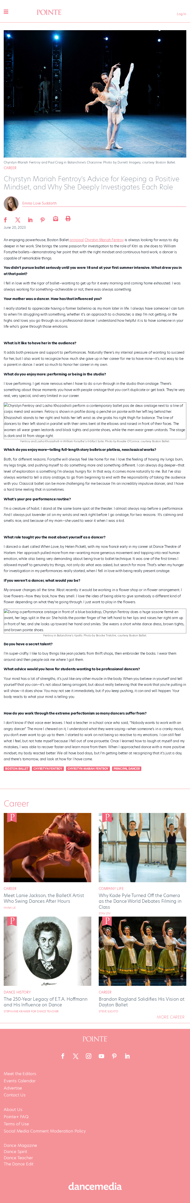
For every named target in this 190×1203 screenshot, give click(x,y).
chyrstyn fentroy (47, 769)
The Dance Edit (18, 1164)
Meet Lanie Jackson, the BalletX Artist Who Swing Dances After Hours (44, 898)
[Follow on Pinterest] (114, 1056)
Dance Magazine (20, 1145)
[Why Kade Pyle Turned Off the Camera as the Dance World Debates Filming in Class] (142, 881)
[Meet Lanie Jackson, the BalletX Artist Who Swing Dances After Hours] (47, 881)
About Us (13, 1109)
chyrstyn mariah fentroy (88, 769)
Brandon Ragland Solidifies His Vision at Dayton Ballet (142, 1002)
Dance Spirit (15, 1152)
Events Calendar (20, 1081)
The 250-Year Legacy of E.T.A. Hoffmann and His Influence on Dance (45, 1002)
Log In (181, 14)
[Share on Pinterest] (42, 218)
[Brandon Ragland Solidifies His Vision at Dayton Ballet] (142, 984)
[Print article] (67, 218)
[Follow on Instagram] (88, 1056)
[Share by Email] (55, 218)
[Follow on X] (75, 1056)
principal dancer (127, 769)
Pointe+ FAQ (16, 1117)
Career (10, 167)
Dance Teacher (18, 1158)
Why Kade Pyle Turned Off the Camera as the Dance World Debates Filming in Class (140, 901)
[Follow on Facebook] (62, 1056)
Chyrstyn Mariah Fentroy (104, 239)
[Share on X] (18, 218)
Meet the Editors (20, 1074)
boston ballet (16, 769)
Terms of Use (16, 1124)
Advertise (13, 1088)
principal (77, 239)
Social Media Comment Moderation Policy (45, 1131)
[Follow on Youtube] (101, 1056)
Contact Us (14, 1095)
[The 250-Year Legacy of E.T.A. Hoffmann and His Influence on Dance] (47, 984)
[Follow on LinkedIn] (127, 1056)
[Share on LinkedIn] (30, 218)
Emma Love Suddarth (39, 203)
